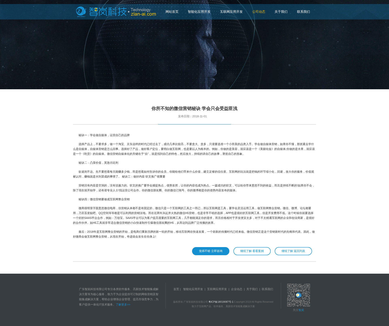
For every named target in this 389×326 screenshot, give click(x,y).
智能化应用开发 (193, 289)
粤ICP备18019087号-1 (220, 301)
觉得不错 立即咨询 (210, 251)
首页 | (177, 289)
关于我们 (252, 289)
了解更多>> (123, 304)
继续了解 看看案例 (252, 251)
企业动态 (236, 289)
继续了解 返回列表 (293, 251)
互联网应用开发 (217, 289)
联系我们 (267, 289)
